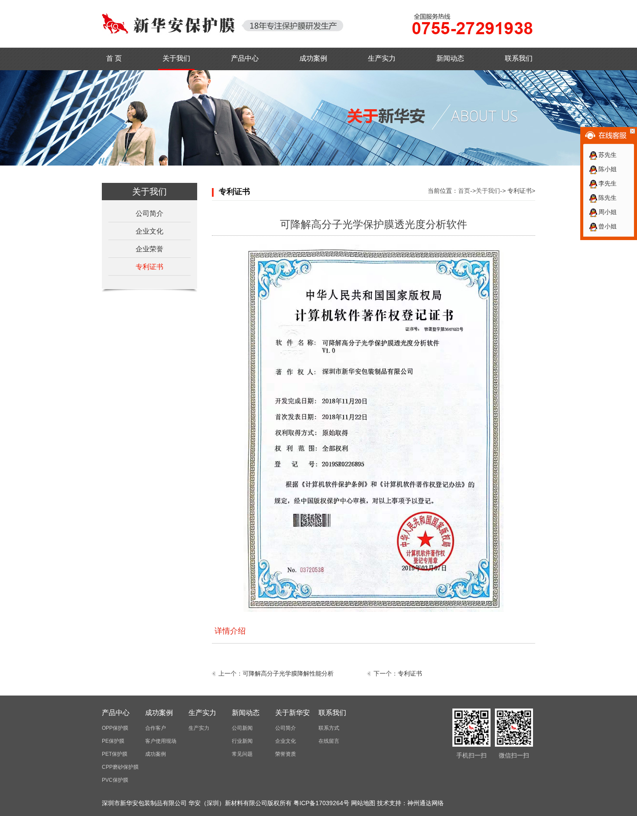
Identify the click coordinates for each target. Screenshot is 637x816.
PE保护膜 (113, 741)
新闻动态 (450, 58)
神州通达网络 (425, 803)
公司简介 (149, 213)
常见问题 (242, 754)
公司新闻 (242, 728)
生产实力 (382, 58)
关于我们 (176, 58)
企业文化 (149, 231)
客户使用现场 (160, 741)
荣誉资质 (285, 754)
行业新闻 (242, 741)
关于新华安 (292, 712)
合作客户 (155, 728)
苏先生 (607, 154)
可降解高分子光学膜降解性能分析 (288, 673)
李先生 (607, 183)
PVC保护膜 (115, 780)
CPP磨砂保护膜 (120, 767)
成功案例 (313, 58)
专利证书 (149, 266)
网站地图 (363, 803)
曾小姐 (607, 226)
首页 (464, 190)
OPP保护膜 (115, 728)
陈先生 (607, 197)
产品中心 (245, 58)
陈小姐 (607, 169)
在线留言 (328, 741)
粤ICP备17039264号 (321, 803)
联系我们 (519, 58)
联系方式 (328, 728)
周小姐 (607, 211)
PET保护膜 (114, 754)
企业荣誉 (149, 249)
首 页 (114, 58)
